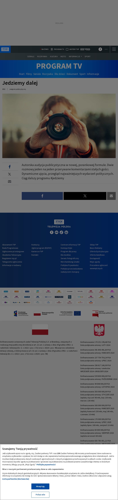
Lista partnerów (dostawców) (15, 479)
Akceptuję (40, 486)
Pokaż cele (40, 494)
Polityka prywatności (46, 464)
